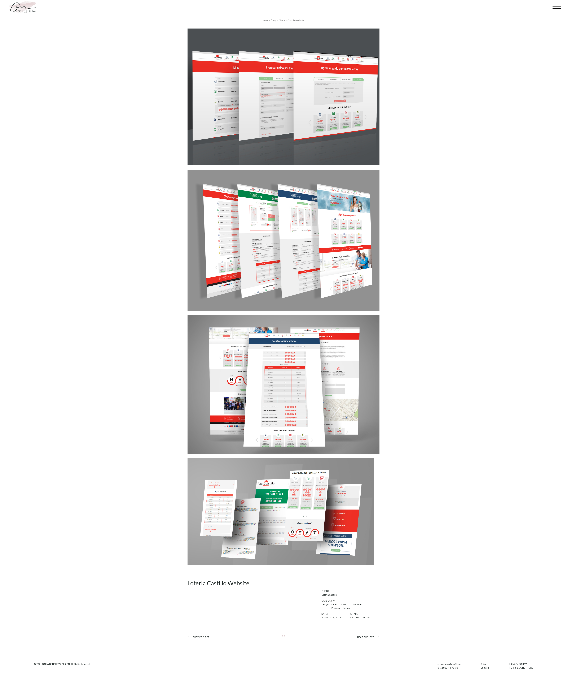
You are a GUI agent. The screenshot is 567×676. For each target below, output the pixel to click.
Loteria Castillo (329, 594)
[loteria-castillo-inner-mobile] (283, 511)
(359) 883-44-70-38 (448, 667)
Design (325, 604)
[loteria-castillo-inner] (283, 384)
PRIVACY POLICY (518, 664)
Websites (357, 604)
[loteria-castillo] (283, 240)
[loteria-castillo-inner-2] (283, 97)
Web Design (346, 606)
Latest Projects (335, 606)
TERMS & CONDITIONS (521, 667)
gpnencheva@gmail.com (449, 664)
